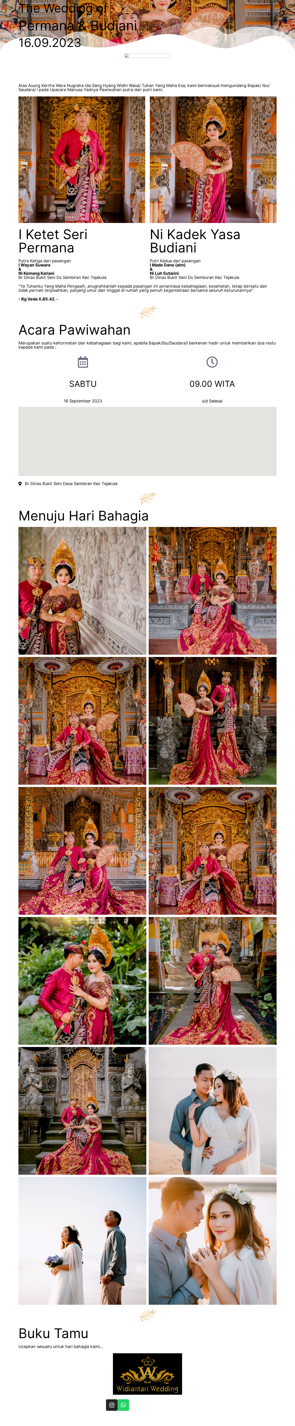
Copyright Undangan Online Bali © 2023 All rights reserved (142, 1419)
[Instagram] (112, 1405)
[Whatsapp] (123, 1405)
